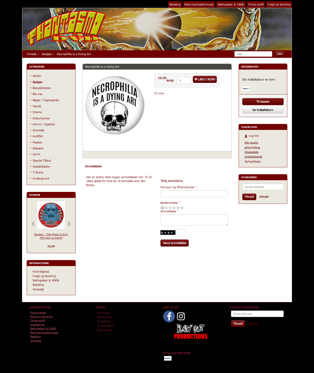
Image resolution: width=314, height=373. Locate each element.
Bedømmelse (169, 202)
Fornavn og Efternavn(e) (177, 187)
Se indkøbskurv (262, 109)
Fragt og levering (279, 4)
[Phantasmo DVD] (66, 28)
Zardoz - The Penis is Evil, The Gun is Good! (51, 236)
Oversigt (38, 289)
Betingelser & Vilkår (231, 4)
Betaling (174, 4)
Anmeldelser (93, 166)
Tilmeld (249, 196)
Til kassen (263, 101)
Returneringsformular (199, 4)
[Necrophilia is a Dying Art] (115, 105)
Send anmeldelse (174, 242)
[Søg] (280, 54)
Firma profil (256, 4)
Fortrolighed (41, 271)
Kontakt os (37, 324)
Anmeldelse (168, 211)
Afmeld (263, 196)
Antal (170, 80)
